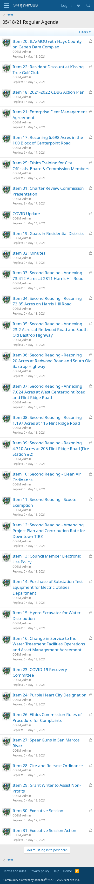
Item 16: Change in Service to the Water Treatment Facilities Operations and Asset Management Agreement (49, 644)
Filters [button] (83, 32)
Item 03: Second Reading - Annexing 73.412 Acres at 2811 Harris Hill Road (48, 275)
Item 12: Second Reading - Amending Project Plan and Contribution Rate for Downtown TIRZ (49, 530)
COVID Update (26, 213)
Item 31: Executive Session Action (44, 830)
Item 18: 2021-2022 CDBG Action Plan (49, 92)
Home (67, 871)
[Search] (88, 5)
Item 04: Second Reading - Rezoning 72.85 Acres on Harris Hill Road (47, 301)
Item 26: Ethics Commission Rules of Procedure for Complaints (47, 717)
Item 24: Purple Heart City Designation (50, 695)
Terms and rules (14, 871)
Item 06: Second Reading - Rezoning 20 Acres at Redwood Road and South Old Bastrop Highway (52, 360)
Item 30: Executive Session (38, 810)
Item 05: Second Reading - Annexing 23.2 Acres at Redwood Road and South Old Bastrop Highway (50, 329)
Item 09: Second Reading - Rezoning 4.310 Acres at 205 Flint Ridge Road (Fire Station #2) (51, 448)
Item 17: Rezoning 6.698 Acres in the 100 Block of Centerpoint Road (48, 140)
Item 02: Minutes (29, 253)
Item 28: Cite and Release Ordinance (48, 765)
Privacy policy (39, 871)
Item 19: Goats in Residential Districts (48, 233)
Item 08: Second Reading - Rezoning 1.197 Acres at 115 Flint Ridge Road (47, 420)
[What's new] (78, 5)
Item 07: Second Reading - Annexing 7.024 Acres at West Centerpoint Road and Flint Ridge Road (49, 391)
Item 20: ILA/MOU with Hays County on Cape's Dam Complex (47, 44)
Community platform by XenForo (41, 880)
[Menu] (6, 5)
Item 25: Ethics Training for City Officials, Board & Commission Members (51, 165)
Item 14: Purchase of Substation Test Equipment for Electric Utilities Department (48, 587)
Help (56, 871)
